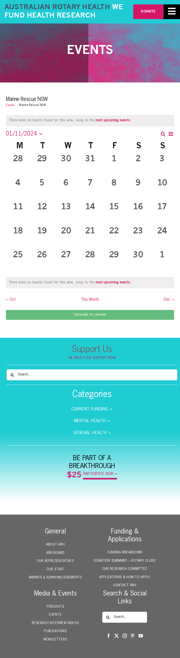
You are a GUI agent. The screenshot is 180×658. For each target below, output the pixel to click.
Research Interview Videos (55, 623)
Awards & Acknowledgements (55, 577)
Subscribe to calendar (90, 314)
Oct (13, 300)
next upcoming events (113, 120)
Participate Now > (100, 474)
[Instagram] (124, 636)
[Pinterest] (132, 636)
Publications (55, 631)
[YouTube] (141, 636)
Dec (167, 300)
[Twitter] (116, 636)
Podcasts (55, 606)
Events (10, 105)
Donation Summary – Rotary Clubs (125, 561)
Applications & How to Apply (124, 577)
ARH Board (55, 553)
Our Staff (55, 569)
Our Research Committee (124, 569)
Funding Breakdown (124, 552)
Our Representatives (55, 561)
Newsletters (55, 639)
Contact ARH (124, 585)
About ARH (55, 544)
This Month (90, 300)
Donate (148, 11)
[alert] (90, 282)
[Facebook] (108, 636)
